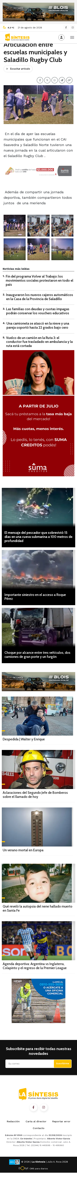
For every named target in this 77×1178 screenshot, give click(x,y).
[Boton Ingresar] (61, 37)
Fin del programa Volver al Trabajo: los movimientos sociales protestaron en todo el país (39, 280)
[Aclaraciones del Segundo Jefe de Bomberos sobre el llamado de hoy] (38, 769)
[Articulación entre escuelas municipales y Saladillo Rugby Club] (15, 226)
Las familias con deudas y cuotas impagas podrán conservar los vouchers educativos (37, 311)
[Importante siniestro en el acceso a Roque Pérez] (38, 569)
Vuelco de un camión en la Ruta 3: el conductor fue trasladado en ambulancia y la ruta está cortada (39, 342)
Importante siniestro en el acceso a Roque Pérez (35, 597)
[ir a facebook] (33, 1107)
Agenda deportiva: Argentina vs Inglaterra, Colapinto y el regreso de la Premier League (35, 966)
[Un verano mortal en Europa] (37, 826)
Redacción (13, 1121)
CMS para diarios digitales (39, 1169)
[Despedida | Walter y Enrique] (37, 716)
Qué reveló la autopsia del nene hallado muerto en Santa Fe (37, 908)
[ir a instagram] (43, 1107)
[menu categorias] (72, 37)
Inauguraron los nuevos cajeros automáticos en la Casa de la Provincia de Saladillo (39, 297)
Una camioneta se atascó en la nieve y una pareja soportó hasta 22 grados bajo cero (37, 325)
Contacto (38, 1128)
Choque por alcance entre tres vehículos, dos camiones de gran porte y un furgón (37, 655)
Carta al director (36, 1121)
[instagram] (72, 27)
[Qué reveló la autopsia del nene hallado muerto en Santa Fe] (38, 883)
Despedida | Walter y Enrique (24, 739)
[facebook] (66, 27)
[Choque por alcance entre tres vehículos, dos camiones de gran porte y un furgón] (38, 627)
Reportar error (61, 1121)
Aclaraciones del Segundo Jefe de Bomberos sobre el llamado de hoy (35, 795)
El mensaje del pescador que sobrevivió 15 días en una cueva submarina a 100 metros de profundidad (38, 537)
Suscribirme (62, 1063)
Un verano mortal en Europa (23, 850)
